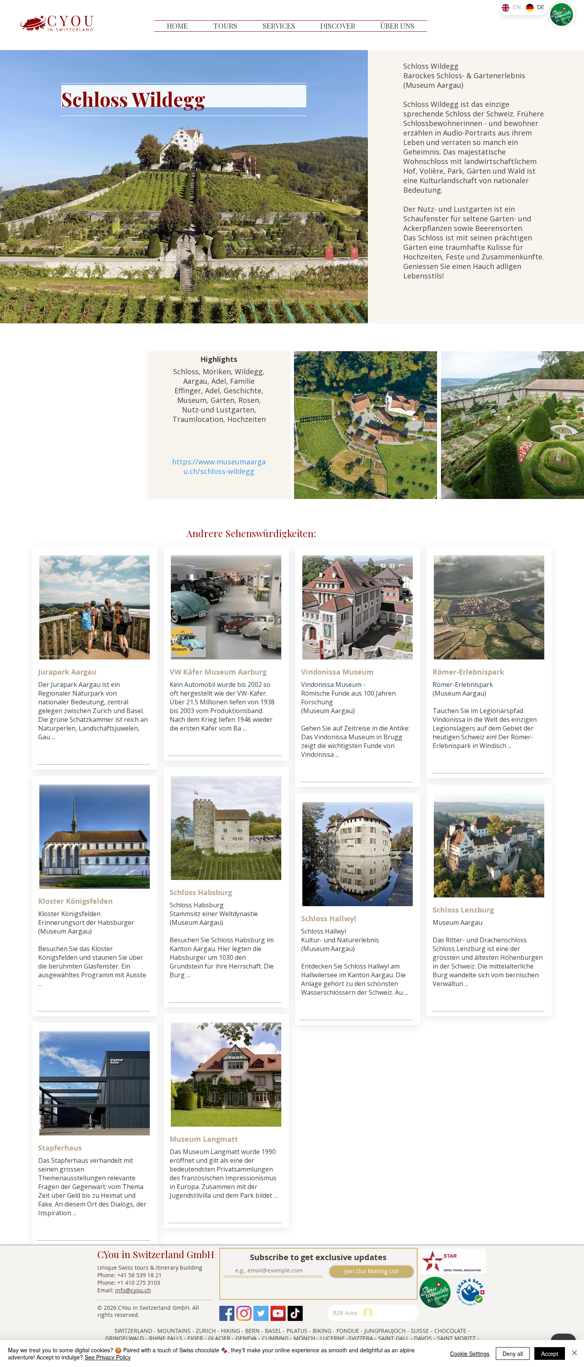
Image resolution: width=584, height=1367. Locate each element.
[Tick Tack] (295, 1313)
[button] (225, 26)
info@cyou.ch (133, 1290)
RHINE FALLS (165, 1338)
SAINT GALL (393, 1338)
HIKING (230, 1330)
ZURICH (206, 1330)
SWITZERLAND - (135, 1330)
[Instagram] (243, 1313)
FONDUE (347, 1330)
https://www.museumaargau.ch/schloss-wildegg (219, 466)
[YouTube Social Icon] (278, 1313)
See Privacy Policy (108, 1357)
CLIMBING (276, 1338)
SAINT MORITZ (456, 1338)
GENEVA (246, 1338)
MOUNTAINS (174, 1330)
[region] (562, 15)
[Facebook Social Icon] (226, 1313)
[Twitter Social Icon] (261, 1313)
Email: (106, 1290)
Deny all (513, 1353)
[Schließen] (574, 1353)
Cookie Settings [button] (469, 1353)
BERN (252, 1330)
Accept (549, 1353)
